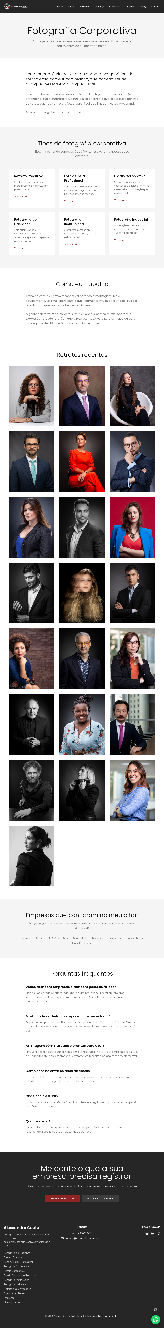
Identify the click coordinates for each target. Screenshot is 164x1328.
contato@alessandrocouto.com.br (84, 1238)
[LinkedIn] (152, 1233)
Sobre (71, 6)
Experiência (115, 6)
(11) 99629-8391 (83, 1233)
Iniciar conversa (60, 1198)
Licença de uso (12, 1302)
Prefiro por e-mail (103, 1198)
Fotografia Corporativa (16, 1266)
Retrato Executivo (14, 1257)
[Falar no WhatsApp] (155, 1319)
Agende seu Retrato (15, 1293)
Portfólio (84, 6)
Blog (143, 6)
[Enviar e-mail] (155, 1309)
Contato (155, 6)
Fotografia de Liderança (17, 1253)
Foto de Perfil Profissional (18, 1262)
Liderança (99, 6)
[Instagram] (147, 1233)
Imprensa (131, 6)
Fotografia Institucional (17, 1280)
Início (60, 6)
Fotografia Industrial (15, 1284)
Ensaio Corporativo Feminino (20, 1275)
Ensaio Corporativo (14, 1271)
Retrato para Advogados (17, 1289)
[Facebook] (158, 1233)
